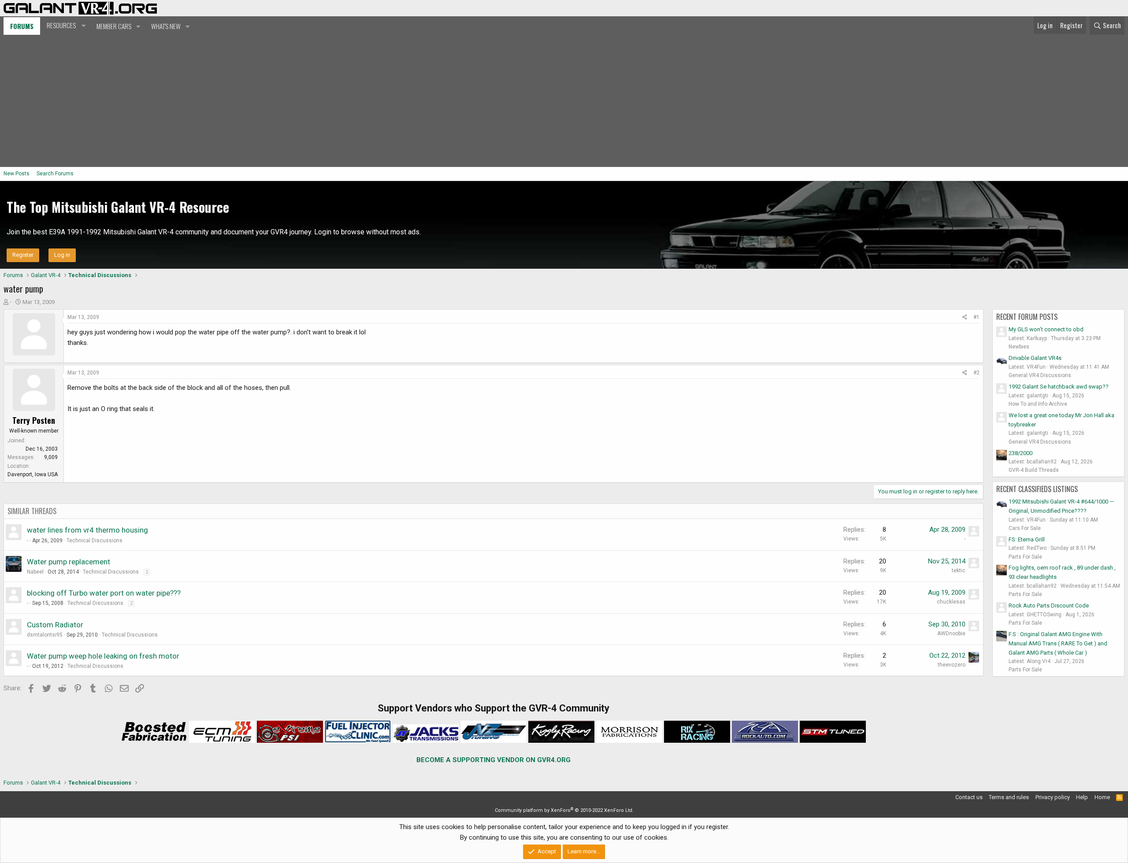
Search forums (55, 173)
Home (1102, 797)
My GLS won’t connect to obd (1046, 329)
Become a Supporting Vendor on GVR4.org (493, 760)
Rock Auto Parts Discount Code (1049, 605)
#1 (976, 317)
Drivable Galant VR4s (1035, 358)
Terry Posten (33, 420)
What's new (166, 26)
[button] (65, 25)
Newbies (1019, 347)
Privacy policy (1052, 797)
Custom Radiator (55, 624)
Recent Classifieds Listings (1037, 489)
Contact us (969, 797)
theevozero (951, 665)
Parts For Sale (1025, 557)
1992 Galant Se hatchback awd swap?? (1059, 386)
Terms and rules (1009, 797)
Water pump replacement (68, 561)
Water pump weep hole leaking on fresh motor (103, 656)
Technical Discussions (94, 540)
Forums (21, 26)
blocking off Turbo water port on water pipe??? (104, 593)
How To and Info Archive (1038, 404)
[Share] (964, 317)
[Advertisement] (564, 101)
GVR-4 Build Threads (1034, 470)
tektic (958, 570)
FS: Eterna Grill (1027, 539)
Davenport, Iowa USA (32, 474)
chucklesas (951, 602)
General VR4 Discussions (1040, 375)
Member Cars (113, 26)
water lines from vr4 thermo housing (87, 530)
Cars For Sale (1025, 528)
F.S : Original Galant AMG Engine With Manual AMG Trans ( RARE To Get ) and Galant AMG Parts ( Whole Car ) (1058, 643)
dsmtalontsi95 (45, 635)
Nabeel (35, 572)
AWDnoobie (951, 633)
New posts (17, 173)
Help (1082, 797)
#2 (976, 373)
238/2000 (1020, 453)
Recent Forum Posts (1027, 316)
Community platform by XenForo (564, 810)
